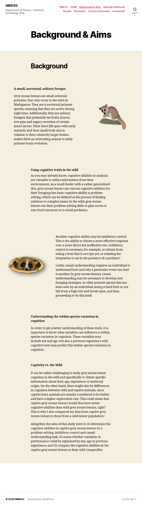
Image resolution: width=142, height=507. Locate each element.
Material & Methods (114, 7)
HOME (73, 7)
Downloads (118, 11)
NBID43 (11, 5)
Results (67, 11)
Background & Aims (90, 7)
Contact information (99, 11)
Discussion (80, 11)
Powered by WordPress (41, 499)
